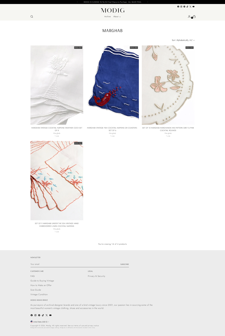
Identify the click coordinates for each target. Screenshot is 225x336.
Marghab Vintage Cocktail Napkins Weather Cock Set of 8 (56, 129)
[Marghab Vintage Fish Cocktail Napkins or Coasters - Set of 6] (112, 85)
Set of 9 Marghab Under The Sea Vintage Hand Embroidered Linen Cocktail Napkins (57, 224)
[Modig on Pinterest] (184, 7)
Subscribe (124, 264)
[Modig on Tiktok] (187, 7)
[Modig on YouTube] (193, 7)
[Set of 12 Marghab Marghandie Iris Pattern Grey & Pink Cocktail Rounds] (168, 85)
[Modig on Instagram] (181, 7)
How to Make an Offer (41, 285)
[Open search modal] (31, 16)
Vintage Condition (39, 294)
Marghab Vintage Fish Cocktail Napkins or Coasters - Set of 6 (112, 129)
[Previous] (77, 2)
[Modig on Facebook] (178, 7)
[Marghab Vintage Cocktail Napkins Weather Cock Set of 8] (56, 85)
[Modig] (112, 10)
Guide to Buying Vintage (42, 280)
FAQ (32, 276)
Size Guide (35, 289)
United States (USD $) (40, 322)
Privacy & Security (96, 276)
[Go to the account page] (188, 16)
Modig (48, 325)
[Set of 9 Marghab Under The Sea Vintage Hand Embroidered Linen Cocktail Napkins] (56, 180)
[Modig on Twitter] (190, 7)
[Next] (147, 2)
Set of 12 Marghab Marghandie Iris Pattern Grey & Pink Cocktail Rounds (168, 129)
